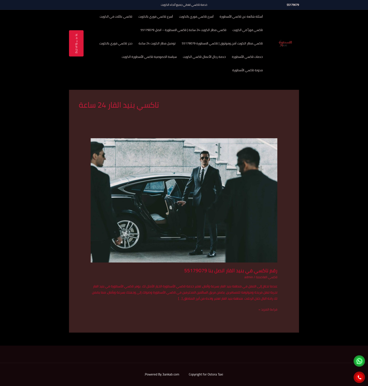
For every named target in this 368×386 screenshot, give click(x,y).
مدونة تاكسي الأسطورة (247, 70)
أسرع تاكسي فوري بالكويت (196, 16)
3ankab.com (170, 374)
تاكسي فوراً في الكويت (247, 30)
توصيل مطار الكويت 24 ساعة (157, 43)
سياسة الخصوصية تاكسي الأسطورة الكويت (149, 57)
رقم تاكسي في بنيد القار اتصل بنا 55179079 (230, 270)
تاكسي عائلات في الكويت (116, 16)
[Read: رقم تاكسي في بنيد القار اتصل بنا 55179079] (184, 200)
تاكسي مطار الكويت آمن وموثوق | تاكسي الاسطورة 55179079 (222, 43)
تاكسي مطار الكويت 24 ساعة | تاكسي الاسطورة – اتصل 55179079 (183, 30)
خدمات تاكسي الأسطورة (247, 57)
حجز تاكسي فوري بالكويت (115, 43)
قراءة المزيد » (268, 309)
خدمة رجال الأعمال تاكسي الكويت (204, 57)
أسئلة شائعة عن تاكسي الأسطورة (241, 16)
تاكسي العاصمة (266, 277)
